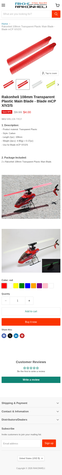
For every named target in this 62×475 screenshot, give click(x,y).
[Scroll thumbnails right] (57, 84)
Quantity (6, 294)
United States (29, 458)
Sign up (49, 443)
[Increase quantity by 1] (29, 301)
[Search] (56, 14)
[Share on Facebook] (4, 335)
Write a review (31, 379)
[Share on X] (10, 335)
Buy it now (31, 322)
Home (5, 23)
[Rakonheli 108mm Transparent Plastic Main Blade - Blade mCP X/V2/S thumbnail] (8, 84)
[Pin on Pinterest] (22, 335)
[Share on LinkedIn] (16, 335)
